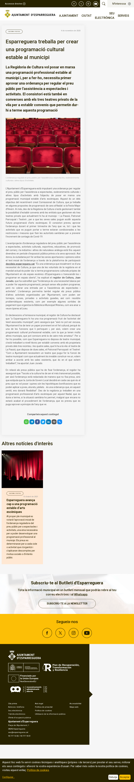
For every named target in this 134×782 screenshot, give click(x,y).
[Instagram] (88, 3)
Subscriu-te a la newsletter (67, 603)
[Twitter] (81, 3)
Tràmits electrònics (16, 714)
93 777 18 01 (25, 736)
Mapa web (74, 707)
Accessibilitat (75, 704)
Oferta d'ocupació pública (19, 718)
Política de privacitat (43, 707)
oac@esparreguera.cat (18, 732)
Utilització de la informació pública (50, 714)
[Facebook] (74, 3)
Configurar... (8, 777)
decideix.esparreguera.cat (20, 264)
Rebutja (113, 777)
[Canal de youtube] (95, 3)
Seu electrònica (15, 711)
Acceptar (125, 777)
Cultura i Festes (14, 31)
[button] (26, 421)
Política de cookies (43, 711)
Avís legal (39, 704)
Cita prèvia (12, 704)
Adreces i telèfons (16, 707)
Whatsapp (80, 594)
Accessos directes (13, 4)
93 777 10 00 (13, 736)
